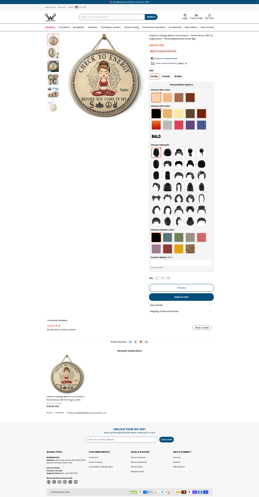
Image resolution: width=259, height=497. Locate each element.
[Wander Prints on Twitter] (76, 482)
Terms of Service (138, 457)
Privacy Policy (137, 466)
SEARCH (151, 16)
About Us (177, 457)
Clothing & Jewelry (111, 27)
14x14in (166, 76)
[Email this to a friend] (146, 342)
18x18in (178, 76)
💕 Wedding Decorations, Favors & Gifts (129, 2)
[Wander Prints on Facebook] (49, 482)
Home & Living (131, 27)
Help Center (50, 7)
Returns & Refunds (139, 462)
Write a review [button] (202, 327)
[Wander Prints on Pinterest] (70, 482)
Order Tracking (95, 462)
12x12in (154, 76)
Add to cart (181, 297)
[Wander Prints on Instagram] (54, 482)
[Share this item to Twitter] (130, 342)
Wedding (50, 27)
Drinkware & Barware (153, 27)
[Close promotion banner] (256, 2)
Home (49, 412)
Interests (92, 27)
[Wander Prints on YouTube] (59, 482)
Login (185, 18)
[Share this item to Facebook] (135, 342)
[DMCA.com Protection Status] (133, 492)
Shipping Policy (137, 471)
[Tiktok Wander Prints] (65, 482)
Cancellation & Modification (101, 466)
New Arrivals (207, 27)
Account (61, 7)
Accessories (175, 27)
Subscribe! (166, 439)
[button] (181, 90)
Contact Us (93, 457)
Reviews (176, 462)
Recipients (78, 27)
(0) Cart (209, 18)
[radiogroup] (181, 98)
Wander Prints (63, 492)
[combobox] (112, 17)
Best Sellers (191, 27)
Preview (181, 288)
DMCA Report (179, 466)
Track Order (196, 18)
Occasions (64, 27)
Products (59, 412)
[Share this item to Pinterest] (141, 342)
